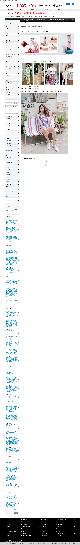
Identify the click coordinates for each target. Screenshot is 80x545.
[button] (73, 4)
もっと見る (16, 509)
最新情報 (48, 164)
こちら (69, 543)
